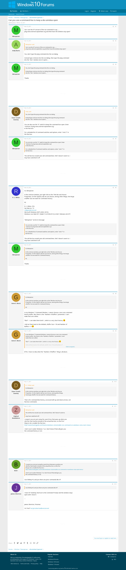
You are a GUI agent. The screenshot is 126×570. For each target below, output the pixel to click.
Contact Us (113, 557)
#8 (115, 293)
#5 (115, 138)
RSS (115, 559)
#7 (115, 245)
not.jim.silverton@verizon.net (40, 508)
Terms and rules (25, 563)
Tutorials (50, 557)
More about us (15, 563)
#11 (115, 406)
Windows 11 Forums (53, 564)
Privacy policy (34, 563)
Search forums (20, 14)
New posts (11, 14)
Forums (14, 11)
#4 (115, 108)
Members (25, 11)
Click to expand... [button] (70, 347)
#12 (115, 460)
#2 (115, 41)
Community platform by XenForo (63, 568)
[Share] (113, 26)
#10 (115, 381)
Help (41, 563)
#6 (115, 187)
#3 (115, 64)
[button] (30, 11)
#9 (115, 331)
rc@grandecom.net (30, 210)
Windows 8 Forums (53, 559)
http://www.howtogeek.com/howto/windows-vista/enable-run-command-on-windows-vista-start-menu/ (57, 425)
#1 (115, 26)
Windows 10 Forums (53, 562)
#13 (115, 484)
